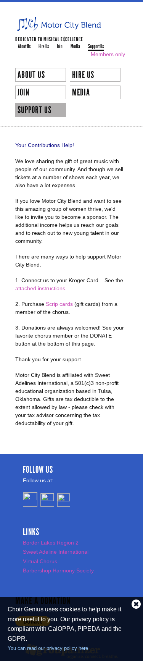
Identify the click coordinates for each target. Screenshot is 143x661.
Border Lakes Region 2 (51, 543)
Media (75, 46)
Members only (108, 54)
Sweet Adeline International (55, 552)
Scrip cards (59, 304)
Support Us (96, 46)
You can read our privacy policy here (48, 648)
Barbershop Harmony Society (58, 570)
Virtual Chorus (40, 561)
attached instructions (40, 288)
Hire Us (44, 46)
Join (60, 46)
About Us (24, 46)
